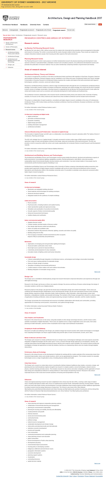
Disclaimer (81, 476)
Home (13, 35)
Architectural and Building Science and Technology (14, 60)
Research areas (10, 49)
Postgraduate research (30, 35)
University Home (35, 24)
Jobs (70, 476)
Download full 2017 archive (11, 4)
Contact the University (62, 476)
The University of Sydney (13, 18)
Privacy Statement (90, 476)
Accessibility (99, 476)
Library (75, 476)
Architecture (19, 35)
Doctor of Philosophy (11, 47)
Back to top (97, 271)
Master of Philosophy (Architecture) (11, 43)
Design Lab (11, 64)
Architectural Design (13, 56)
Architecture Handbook (10, 24)
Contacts (46, 24)
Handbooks (24, 24)
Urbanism (10, 67)
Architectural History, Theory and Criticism (13, 53)
